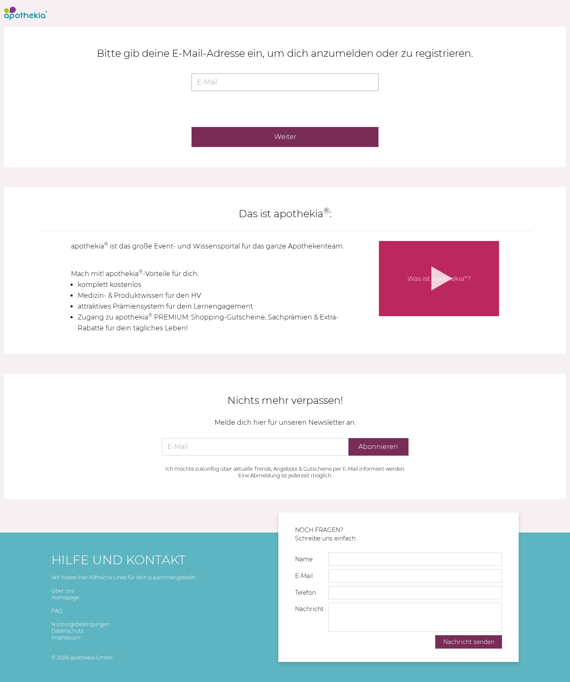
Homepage (65, 597)
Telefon (305, 592)
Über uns (62, 591)
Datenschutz (67, 631)
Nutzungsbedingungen (80, 624)
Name (304, 559)
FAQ (56, 611)
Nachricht (309, 609)
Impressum (66, 637)
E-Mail (304, 576)
